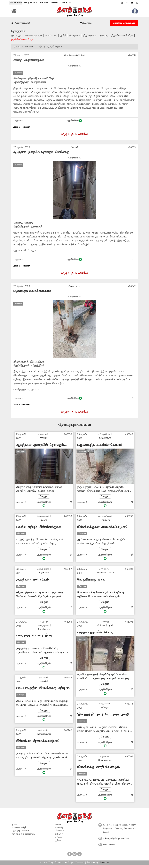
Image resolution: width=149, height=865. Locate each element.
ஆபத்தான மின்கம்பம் (32, 580)
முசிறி (63, 35)
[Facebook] (127, 3)
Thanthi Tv (65, 2)
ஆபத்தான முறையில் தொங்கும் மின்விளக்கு (41, 152)
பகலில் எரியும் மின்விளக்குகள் (38, 527)
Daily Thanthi (31, 2)
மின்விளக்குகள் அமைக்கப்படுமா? (102, 527)
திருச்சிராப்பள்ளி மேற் (22, 39)
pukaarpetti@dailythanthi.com (116, 838)
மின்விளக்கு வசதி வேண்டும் (98, 767)
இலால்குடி (16, 35)
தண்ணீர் (59, 827)
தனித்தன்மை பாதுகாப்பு (23, 834)
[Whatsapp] (137, 3)
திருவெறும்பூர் (90, 35)
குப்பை (58, 837)
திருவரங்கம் (74, 35)
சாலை (58, 824)
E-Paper (44, 2)
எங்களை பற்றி (19, 827)
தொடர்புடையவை (74, 424)
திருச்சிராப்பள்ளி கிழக (122, 35)
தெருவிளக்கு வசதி (91, 580)
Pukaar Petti (16, 2)
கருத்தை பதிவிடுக (74, 134)
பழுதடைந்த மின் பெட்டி (95, 632)
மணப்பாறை (51, 35)
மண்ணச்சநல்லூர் (33, 35)
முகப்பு (16, 46)
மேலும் (44, 496)
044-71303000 (109, 844)
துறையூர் (104, 35)
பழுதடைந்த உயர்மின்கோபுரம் (32, 291)
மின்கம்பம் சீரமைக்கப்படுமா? (37, 741)
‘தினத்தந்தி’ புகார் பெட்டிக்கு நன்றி (103, 714)
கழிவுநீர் (59, 834)
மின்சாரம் (29, 46)
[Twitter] (132, 3)
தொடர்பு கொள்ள (20, 831)
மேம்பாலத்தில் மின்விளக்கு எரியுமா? (43, 688)
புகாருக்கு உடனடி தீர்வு (34, 635)
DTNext (54, 2)
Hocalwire (104, 862)
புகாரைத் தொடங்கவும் (124, 23)
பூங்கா (58, 840)
